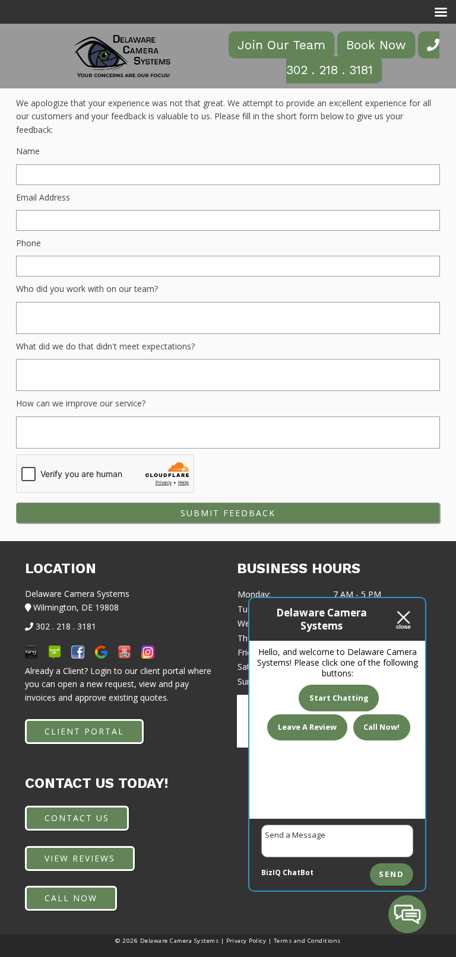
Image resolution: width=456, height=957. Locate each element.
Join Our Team (281, 44)
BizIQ (271, 872)
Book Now (376, 44)
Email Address (43, 197)
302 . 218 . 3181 (329, 69)
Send (391, 874)
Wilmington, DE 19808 (75, 607)
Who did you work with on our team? (87, 288)
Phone (28, 243)
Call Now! (381, 726)
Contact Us (77, 818)
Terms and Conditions (307, 941)
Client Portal (84, 731)
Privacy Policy (246, 941)
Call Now (71, 898)
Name (28, 151)
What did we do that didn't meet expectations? (105, 346)
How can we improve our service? (80, 403)
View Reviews (80, 858)
